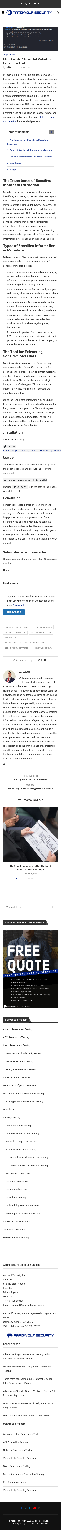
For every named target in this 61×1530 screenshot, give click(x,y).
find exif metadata (43, 627)
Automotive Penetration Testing (22, 1133)
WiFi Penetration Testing (16, 1237)
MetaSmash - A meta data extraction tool (24, 643)
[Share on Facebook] (35, 660)
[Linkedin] (30, 3)
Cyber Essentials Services (16, 1077)
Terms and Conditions (14, 1229)
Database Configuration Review (19, 1085)
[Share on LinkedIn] (42, 660)
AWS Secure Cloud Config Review (23, 1053)
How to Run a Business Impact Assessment (26, 1415)
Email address (11, 583)
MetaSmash (10, 638)
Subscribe (14, 612)
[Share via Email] (45, 660)
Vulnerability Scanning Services (22, 1205)
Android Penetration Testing (17, 1029)
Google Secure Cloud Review (21, 1069)
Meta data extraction (15, 633)
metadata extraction (41, 633)
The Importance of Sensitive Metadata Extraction (27, 142)
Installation (15, 163)
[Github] (39, 3)
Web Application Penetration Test (23, 1213)
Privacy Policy (19, 1523)
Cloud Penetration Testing (16, 1045)
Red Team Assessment (18, 1173)
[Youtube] (35, 3)
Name (6, 570)
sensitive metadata (43, 648)
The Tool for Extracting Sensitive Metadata (31, 156)
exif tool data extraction (17, 627)
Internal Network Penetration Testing (28, 1165)
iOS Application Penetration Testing (24, 1101)
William (9, 67)
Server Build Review (16, 1189)
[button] (5, 843)
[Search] (57, 12)
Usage (13, 169)
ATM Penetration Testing (16, 1037)
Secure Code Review (17, 1181)
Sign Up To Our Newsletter (17, 1221)
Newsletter (9, 1109)
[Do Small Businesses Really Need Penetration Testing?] (30, 834)
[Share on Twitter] (39, 660)
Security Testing (11, 1117)
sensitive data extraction (17, 648)
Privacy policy (19, 605)
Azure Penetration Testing (19, 1061)
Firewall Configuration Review (21, 1141)
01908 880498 (16, 1300)
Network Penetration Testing (21, 1149)
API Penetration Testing (18, 1125)
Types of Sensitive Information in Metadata (31, 150)
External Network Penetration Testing (28, 1157)
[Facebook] (21, 3)
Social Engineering (16, 1197)
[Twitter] (26, 3)
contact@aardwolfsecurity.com (28, 1305)
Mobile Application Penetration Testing (23, 1093)
